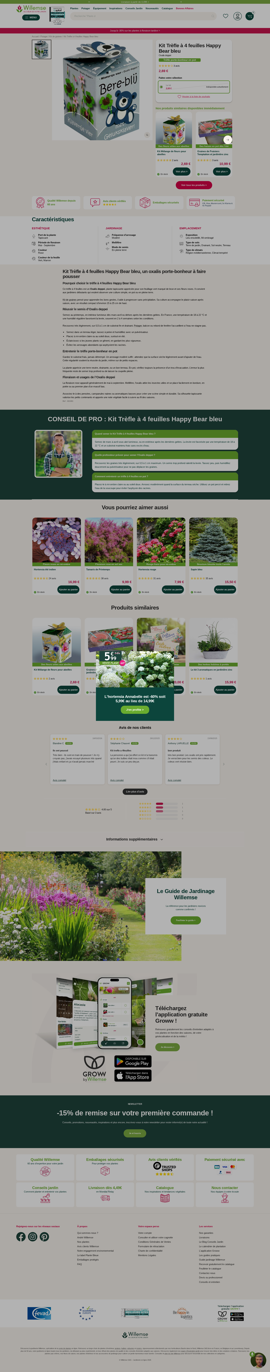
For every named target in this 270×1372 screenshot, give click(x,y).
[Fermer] (168, 656)
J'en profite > (135, 709)
